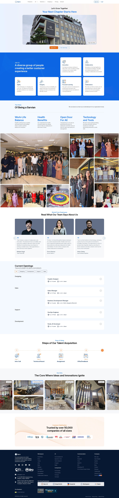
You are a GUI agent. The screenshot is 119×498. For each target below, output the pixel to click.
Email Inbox (40, 456)
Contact (62, 1)
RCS (78, 465)
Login (102, 1)
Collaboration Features (43, 475)
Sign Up (96, 1)
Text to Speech (58, 461)
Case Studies (97, 458)
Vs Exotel (57, 476)
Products (30, 1)
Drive (39, 458)
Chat (39, 463)
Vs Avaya (57, 474)
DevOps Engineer (53, 312)
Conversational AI (59, 456)
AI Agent (56, 463)
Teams (39, 461)
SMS (78, 456)
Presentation (40, 473)
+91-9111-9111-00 (20, 492)
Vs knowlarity (58, 472)
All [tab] (16, 271)
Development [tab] (30, 271)
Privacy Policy (94, 496)
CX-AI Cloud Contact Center (83, 469)
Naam (56, 465)
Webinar (39, 467)
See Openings (63, 47)
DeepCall (79, 458)
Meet (39, 465)
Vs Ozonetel (57, 470)
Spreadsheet (40, 471)
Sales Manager (52, 290)
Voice (78, 461)
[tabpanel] (59, 303)
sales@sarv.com (21, 474)
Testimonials (97, 471)
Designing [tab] (22, 271)
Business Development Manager (58, 300)
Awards (96, 461)
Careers (96, 475)
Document (40, 469)
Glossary (96, 469)
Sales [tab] (44, 271)
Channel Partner (98, 473)
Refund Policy (101, 496)
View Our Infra (91, 42)
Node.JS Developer (54, 324)
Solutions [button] (42, 1)
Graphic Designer (53, 279)
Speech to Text (58, 458)
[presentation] (15, 238)
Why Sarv (96, 456)
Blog (95, 465)
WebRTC (79, 463)
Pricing (56, 1)
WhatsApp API (80, 467)
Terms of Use (88, 496)
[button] (36, 1)
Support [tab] (39, 271)
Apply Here (53, 47)
